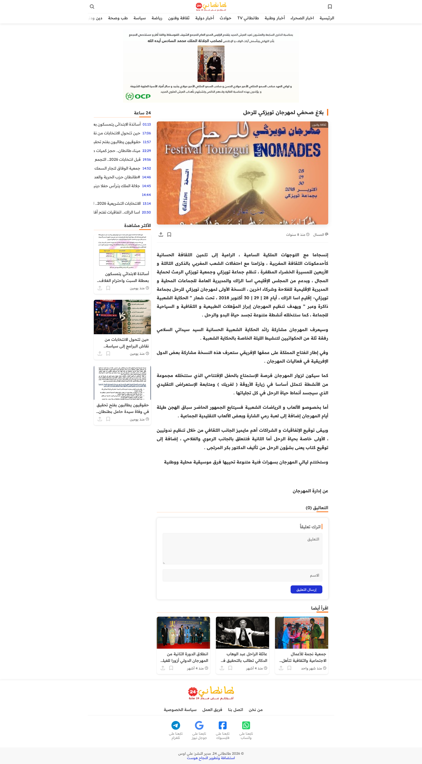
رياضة (157, 17)
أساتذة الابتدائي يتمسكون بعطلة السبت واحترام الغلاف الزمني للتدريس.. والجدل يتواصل (117, 124)
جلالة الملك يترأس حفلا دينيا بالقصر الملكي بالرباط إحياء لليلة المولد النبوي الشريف (117, 185)
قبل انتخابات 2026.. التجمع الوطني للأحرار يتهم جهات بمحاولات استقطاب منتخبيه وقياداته (117, 159)
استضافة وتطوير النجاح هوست (211, 758)
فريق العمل (212, 709)
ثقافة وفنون (179, 17)
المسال (319, 234)
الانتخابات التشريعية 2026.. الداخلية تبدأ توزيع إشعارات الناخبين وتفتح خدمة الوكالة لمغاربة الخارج (117, 203)
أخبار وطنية (275, 17)
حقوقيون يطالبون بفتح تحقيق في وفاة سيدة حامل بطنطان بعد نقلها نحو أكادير (117, 141)
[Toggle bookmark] (169, 234)
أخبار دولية (204, 17)
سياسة (140, 17)
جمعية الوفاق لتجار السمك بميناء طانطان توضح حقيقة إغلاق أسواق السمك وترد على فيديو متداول (117, 168)
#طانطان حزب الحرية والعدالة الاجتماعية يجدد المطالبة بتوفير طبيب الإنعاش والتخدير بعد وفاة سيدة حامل (117, 176)
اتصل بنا (235, 709)
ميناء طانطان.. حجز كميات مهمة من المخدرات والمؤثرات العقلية (117, 150)
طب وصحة (118, 17)
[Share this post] (161, 234)
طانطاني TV (248, 17)
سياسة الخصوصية (180, 709)
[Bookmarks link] (330, 6)
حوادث (226, 17)
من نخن (256, 709)
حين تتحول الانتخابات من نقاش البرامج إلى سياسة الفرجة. (117, 132)
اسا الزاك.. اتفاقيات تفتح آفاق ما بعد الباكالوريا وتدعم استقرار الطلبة (117, 212)
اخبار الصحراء (302, 17)
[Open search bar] (92, 6)
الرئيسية (327, 17)
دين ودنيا (94, 17)
